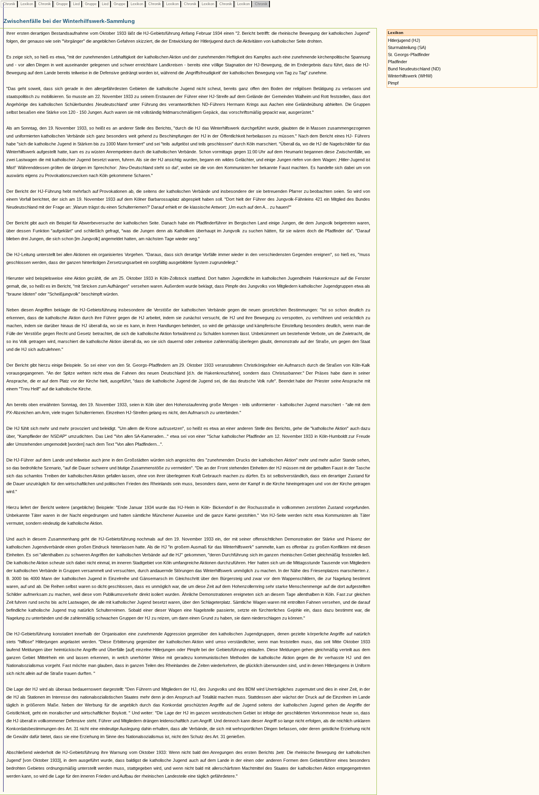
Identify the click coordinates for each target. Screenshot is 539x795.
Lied (76, 4)
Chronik (9, 4)
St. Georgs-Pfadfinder (409, 54)
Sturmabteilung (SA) (407, 47)
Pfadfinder (397, 61)
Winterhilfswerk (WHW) (410, 75)
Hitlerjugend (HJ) (404, 40)
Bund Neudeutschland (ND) (414, 68)
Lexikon (26, 4)
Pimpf (393, 83)
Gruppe (62, 4)
